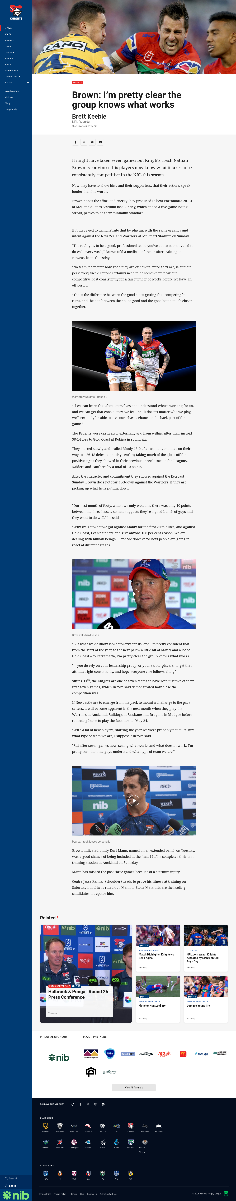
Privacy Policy (60, 1194)
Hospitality (11, 109)
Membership (12, 91)
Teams (9, 58)
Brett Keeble (89, 116)
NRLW (8, 64)
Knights (77, 83)
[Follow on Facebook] (80, 1104)
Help (82, 1194)
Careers (73, 1194)
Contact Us (92, 1194)
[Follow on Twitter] (88, 1104)
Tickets (9, 97)
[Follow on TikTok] (72, 1104)
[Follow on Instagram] (95, 1104)
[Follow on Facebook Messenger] (103, 1104)
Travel (10, 40)
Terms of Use (45, 1194)
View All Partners (134, 1087)
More (8, 82)
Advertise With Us (108, 1194)
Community (13, 76)
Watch (9, 34)
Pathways (11, 70)
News (8, 28)
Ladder (10, 52)
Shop (8, 103)
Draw (8, 46)
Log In (13, 1185)
